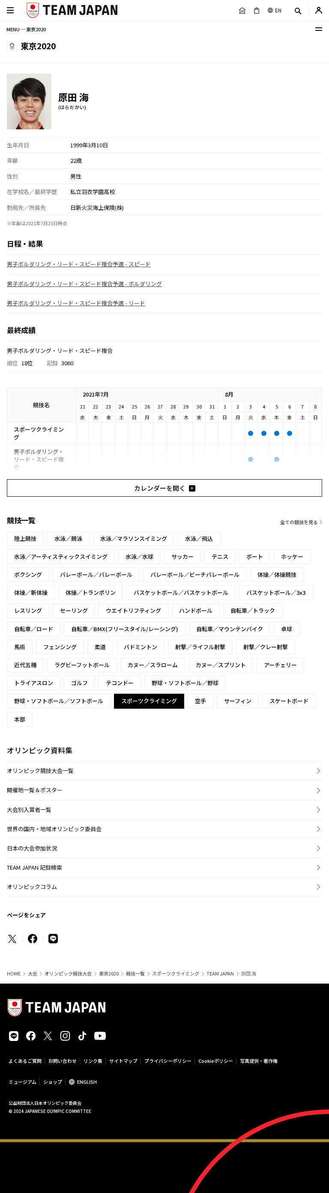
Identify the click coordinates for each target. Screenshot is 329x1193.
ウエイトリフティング (133, 610)
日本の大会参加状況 (32, 848)
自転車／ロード (33, 629)
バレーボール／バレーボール (96, 574)
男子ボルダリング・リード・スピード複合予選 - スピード (79, 264)
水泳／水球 (139, 556)
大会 (32, 973)
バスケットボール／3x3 (275, 592)
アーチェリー (280, 665)
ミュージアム (22, 1081)
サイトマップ (123, 1060)
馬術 (19, 647)
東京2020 (109, 973)
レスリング (28, 610)
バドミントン (140, 647)
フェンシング (60, 647)
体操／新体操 (31, 592)
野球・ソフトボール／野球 (185, 683)
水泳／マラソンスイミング (133, 538)
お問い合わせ (62, 1060)
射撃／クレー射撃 (265, 647)
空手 (200, 701)
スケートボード (288, 701)
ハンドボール (195, 610)
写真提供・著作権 (259, 1060)
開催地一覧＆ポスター (35, 790)
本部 (19, 719)
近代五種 (25, 665)
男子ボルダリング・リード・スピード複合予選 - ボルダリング (84, 284)
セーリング (74, 610)
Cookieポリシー (215, 1060)
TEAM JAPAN (220, 973)
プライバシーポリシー (167, 1060)
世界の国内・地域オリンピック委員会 (54, 829)
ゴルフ (79, 683)
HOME (14, 973)
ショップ (52, 1081)
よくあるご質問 (25, 1060)
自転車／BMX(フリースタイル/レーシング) (124, 629)
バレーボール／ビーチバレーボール (194, 574)
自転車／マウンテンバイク (229, 629)
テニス (220, 556)
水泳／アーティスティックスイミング (61, 556)
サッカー (182, 556)
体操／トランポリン (91, 592)
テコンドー (120, 683)
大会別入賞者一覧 (29, 809)
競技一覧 (135, 973)
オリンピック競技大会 (68, 973)
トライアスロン (33, 683)
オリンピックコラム (32, 887)
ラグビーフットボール (82, 665)
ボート (254, 556)
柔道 (100, 647)
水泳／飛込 (199, 538)
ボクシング (28, 574)
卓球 (286, 629)
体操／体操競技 (276, 574)
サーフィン (237, 701)
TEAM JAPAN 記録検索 (34, 867)
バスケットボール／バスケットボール (181, 592)
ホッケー (292, 556)
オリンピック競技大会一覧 (40, 771)
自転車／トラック (252, 610)
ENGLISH (87, 1081)
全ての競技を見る (299, 522)
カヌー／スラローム (153, 665)
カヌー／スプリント (221, 665)
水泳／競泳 (68, 538)
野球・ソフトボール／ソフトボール (58, 701)
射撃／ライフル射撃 (200, 647)
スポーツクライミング (175, 973)
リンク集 (93, 1060)
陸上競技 (25, 538)
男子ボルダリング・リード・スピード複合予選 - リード (76, 303)
